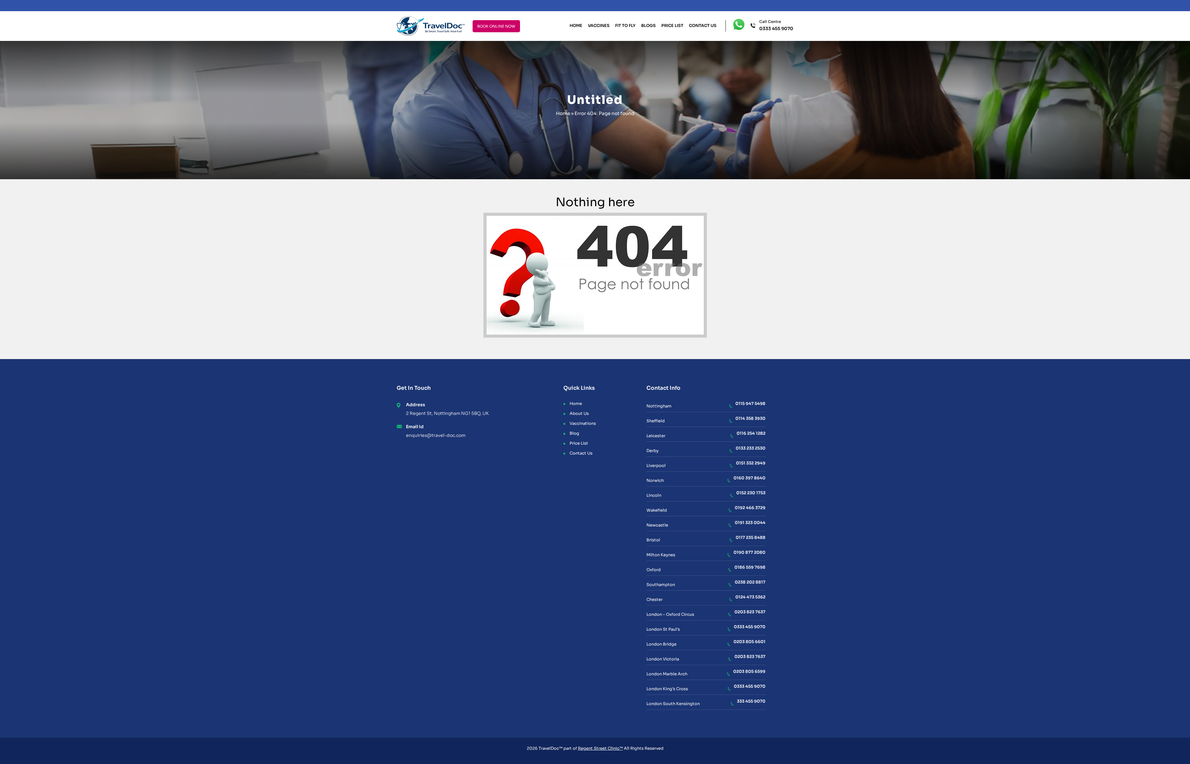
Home (576, 25)
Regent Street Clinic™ (600, 748)
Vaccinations (583, 423)
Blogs (648, 25)
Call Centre (776, 25)
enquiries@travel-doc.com (435, 435)
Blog (574, 433)
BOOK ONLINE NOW (496, 26)
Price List (672, 25)
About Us (579, 413)
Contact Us (702, 25)
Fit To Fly (625, 25)
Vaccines (599, 25)
